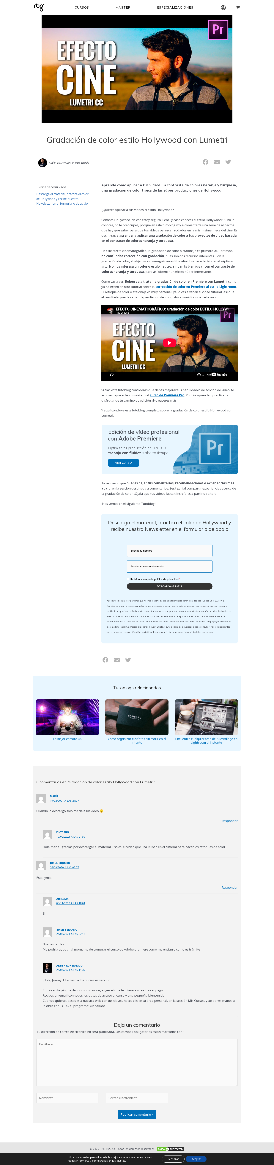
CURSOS (82, 7)
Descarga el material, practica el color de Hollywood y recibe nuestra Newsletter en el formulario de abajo (62, 199)
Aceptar (196, 1159)
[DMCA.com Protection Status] (169, 1149)
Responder (230, 821)
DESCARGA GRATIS (169, 586)
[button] (205, 161)
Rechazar (173, 1159)
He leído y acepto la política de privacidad (155, 579)
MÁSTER (123, 7)
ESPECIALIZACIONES (175, 7)
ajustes (120, 1160)
